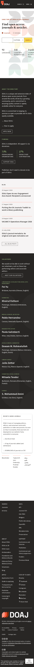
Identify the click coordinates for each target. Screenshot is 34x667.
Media (22, 630)
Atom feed (24, 602)
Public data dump (25, 521)
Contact (21, 628)
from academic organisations (7, 155)
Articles (18, 33)
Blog (3, 570)
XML (20, 528)
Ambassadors (6, 552)
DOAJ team (5, 549)
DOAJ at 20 (5, 545)
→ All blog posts (10, 244)
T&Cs (3, 630)
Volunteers (5, 567)
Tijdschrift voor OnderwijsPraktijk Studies (16, 462)
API (20, 507)
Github (22, 585)
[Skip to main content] (2, 2)
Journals (7, 33)
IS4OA (3, 634)
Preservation (23, 534)
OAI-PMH (22, 514)
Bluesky (21, 578)
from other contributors (24, 155)
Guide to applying (8, 581)
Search (28, 40)
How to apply (9, 126)
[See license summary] (5, 639)
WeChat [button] (23, 598)
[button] (20, 4)
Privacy (14, 628)
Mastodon (22, 595)
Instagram (22, 588)
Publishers (22, 548)
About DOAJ (8, 121)
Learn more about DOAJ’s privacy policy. (12, 663)
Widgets (21, 517)
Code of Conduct (13, 630)
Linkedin (23, 591)
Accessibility (5, 628)
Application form (7, 578)
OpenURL (22, 524)
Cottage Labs (12, 634)
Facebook (23, 581)
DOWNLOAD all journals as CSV (15, 450)
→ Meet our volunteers (12, 275)
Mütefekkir (5, 458)
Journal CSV (23, 511)
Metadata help (24, 531)
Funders (21, 557)
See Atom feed (10, 439)
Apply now (7, 131)
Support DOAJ (8, 162)
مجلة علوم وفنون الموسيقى (27, 461)
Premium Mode (24, 560)
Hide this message (29, 661)
